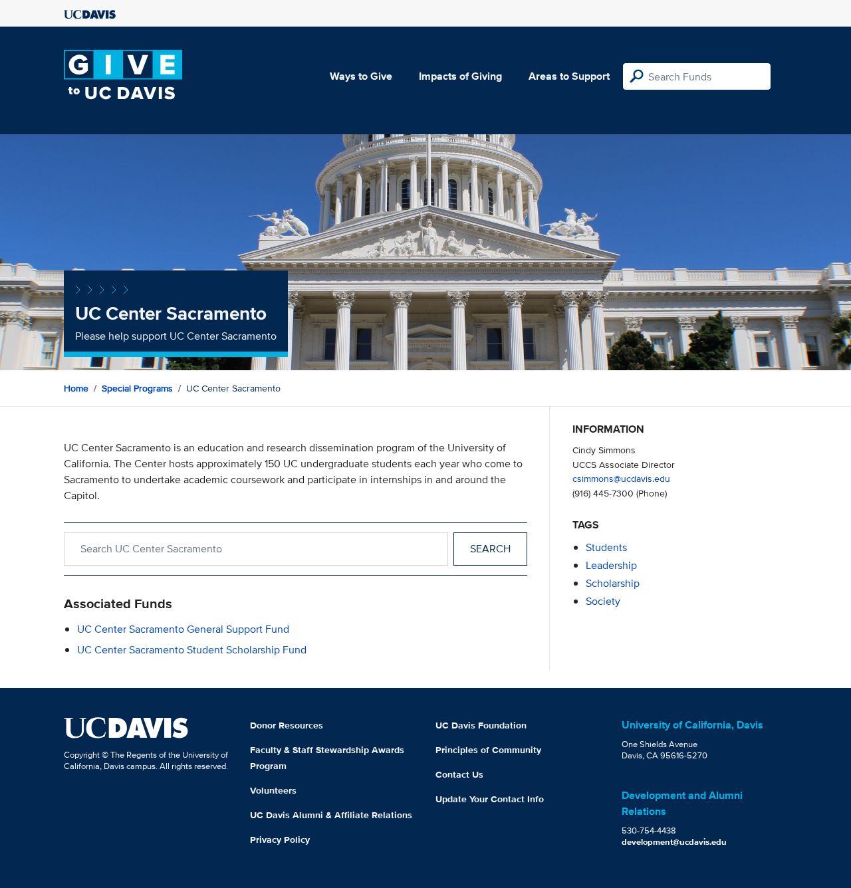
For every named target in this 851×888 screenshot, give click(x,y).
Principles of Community (488, 749)
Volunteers (273, 790)
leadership (611, 565)
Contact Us (459, 774)
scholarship (613, 583)
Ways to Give (361, 76)
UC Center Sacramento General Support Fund (183, 629)
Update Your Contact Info (489, 799)
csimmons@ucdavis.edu (621, 478)
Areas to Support (569, 76)
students (606, 547)
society (603, 601)
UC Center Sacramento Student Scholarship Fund (191, 649)
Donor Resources (286, 725)
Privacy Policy (280, 839)
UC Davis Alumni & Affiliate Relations (331, 815)
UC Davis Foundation (481, 725)
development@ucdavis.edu (674, 841)
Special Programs (137, 388)
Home (76, 388)
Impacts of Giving (460, 76)
